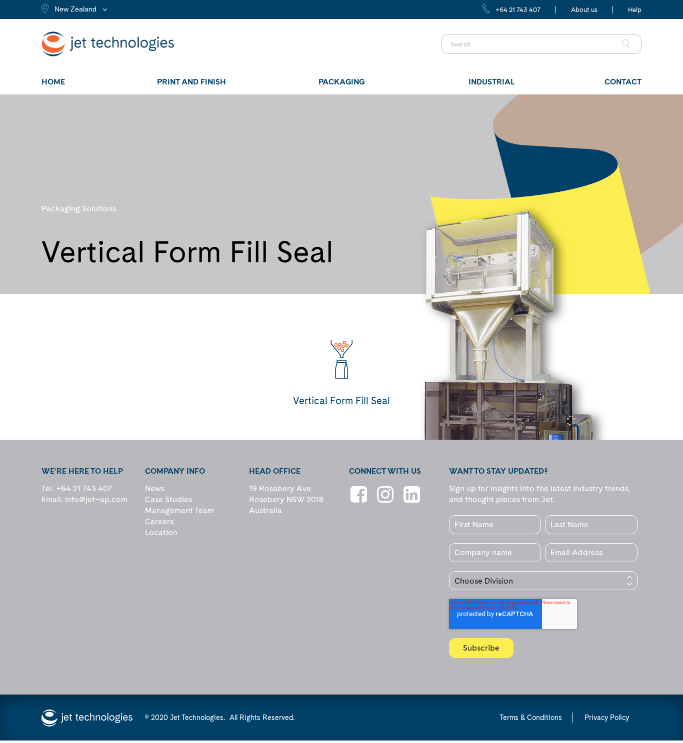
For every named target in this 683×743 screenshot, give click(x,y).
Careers (159, 521)
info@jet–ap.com (96, 499)
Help (635, 9)
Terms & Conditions (531, 718)
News (154, 488)
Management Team (179, 510)
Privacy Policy (606, 718)
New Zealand (75, 9)
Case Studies (168, 499)
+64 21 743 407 (518, 9)
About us (584, 9)
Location (161, 532)
